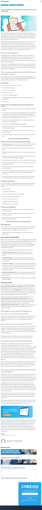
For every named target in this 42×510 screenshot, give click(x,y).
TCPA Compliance (6, 435)
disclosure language (8, 144)
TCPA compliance (4, 55)
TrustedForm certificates (8, 400)
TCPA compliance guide (26, 76)
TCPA (2, 7)
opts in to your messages (13, 183)
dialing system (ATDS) (18, 157)
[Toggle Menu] (40, 1)
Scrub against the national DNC (8, 97)
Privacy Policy (34, 500)
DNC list (28, 361)
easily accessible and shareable (19, 124)
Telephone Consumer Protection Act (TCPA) (11, 41)
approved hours (13, 95)
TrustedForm (3, 382)
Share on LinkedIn (21, 5)
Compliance (4, 466)
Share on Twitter (13, 5)
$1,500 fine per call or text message (21, 313)
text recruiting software (27, 272)
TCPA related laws (12, 294)
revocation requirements (28, 268)
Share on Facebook (5, 5)
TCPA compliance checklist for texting (9, 246)
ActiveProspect (18, 441)
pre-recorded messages (28, 329)
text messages (24, 239)
